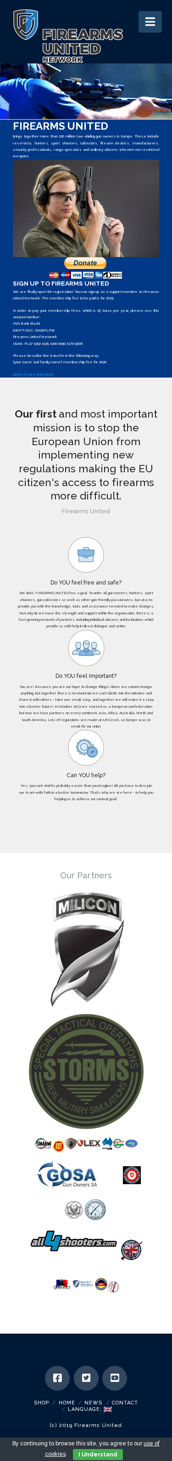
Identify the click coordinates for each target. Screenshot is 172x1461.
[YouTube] (114, 1378)
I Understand (97, 1454)
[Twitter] (86, 1378)
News (93, 1403)
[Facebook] (57, 1378)
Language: (86, 1409)
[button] (150, 22)
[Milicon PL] (86, 948)
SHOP (41, 1403)
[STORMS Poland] (86, 1071)
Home (67, 1403)
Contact (125, 1403)
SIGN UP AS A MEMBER (33, 374)
